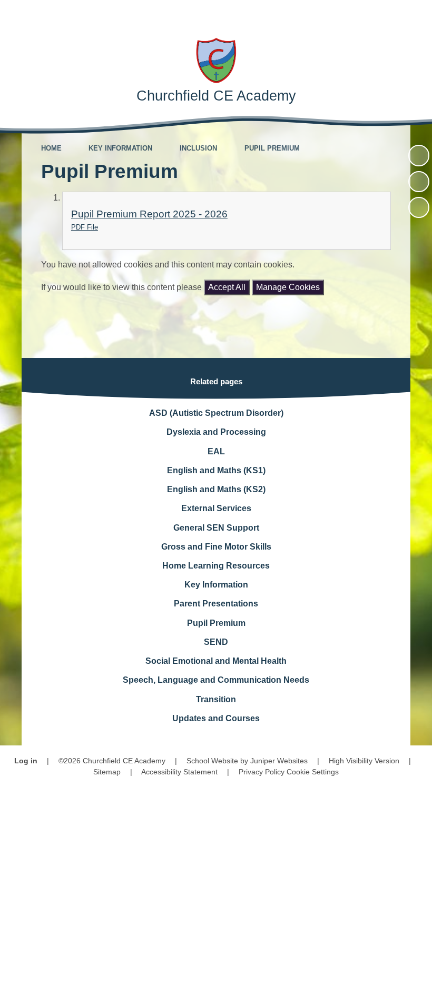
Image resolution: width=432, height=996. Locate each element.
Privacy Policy (261, 772)
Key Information (120, 148)
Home (51, 148)
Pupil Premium (272, 148)
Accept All (227, 287)
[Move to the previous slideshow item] (418, 181)
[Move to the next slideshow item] (418, 207)
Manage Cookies (288, 287)
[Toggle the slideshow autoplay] (418, 155)
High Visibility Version (364, 760)
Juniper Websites (279, 760)
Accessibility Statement (179, 772)
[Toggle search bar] (386, 14)
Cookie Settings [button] (313, 772)
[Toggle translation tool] (357, 14)
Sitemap (107, 772)
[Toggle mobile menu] (417, 14)
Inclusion (198, 148)
